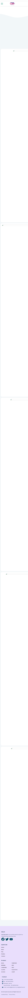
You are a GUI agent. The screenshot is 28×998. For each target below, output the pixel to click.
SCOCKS (3, 972)
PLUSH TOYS (14, 970)
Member (3, 954)
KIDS (13, 965)
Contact (3, 956)
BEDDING (3, 965)
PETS (13, 967)
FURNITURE (14, 963)
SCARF (13, 972)
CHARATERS (4, 967)
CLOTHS (3, 970)
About (2, 947)
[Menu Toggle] (2, 4)
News (2, 949)
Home (12, 12)
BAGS (2, 963)
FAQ (2, 952)
